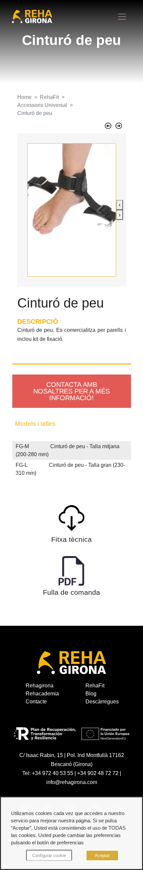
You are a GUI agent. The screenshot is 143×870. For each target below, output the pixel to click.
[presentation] (119, 205)
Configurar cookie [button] (49, 855)
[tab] (71, 424)
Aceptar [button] (102, 855)
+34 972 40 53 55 (52, 773)
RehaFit (49, 97)
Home (24, 97)
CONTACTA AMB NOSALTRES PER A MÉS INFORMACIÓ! (71, 391)
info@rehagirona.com (71, 782)
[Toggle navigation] (122, 16)
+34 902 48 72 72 (97, 773)
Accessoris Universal (42, 105)
